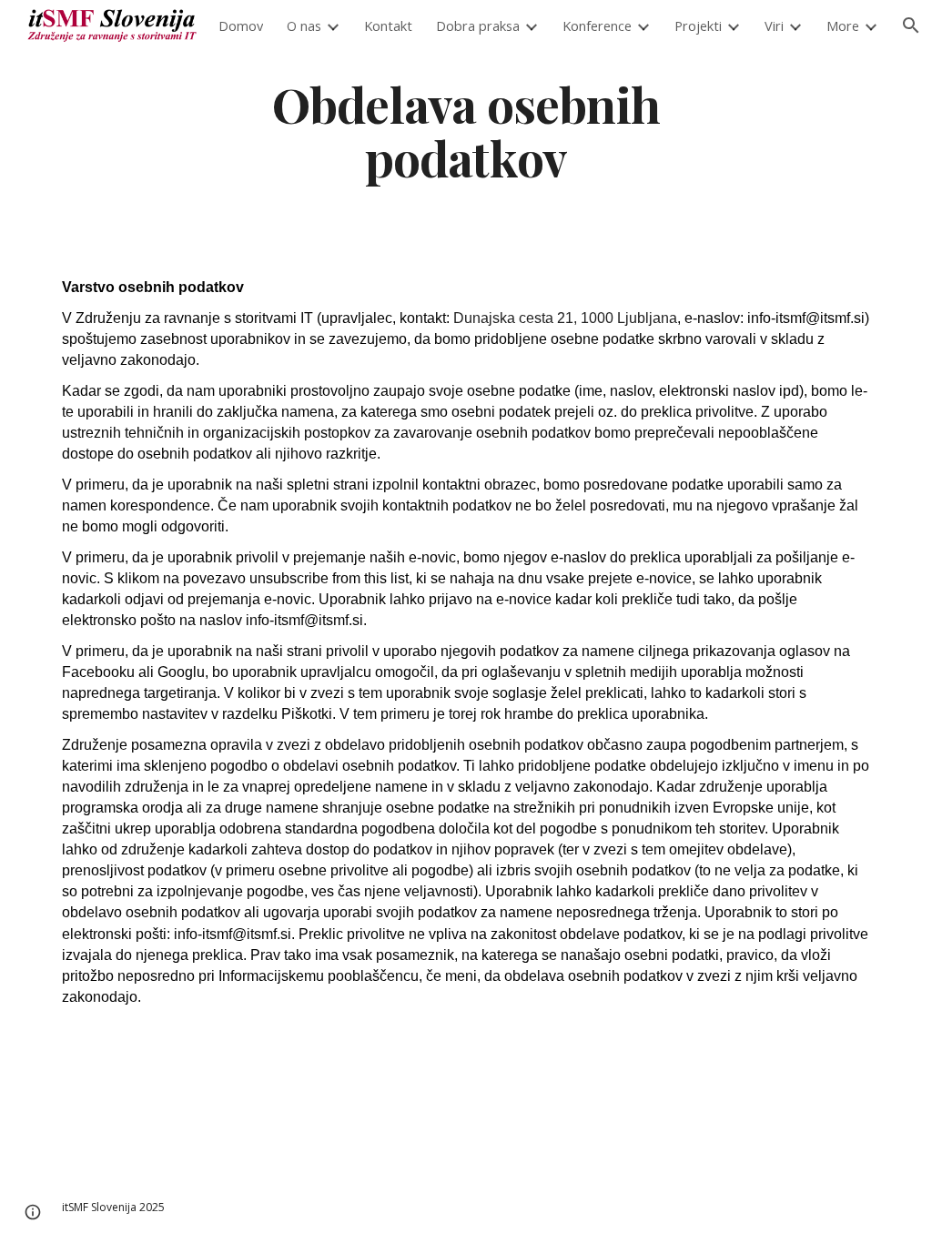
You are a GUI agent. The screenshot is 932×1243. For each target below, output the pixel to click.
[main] (465, 130)
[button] (33, 1212)
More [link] (842, 25)
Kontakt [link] (388, 25)
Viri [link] (774, 25)
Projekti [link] (698, 25)
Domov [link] (240, 25)
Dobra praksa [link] (478, 25)
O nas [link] (304, 25)
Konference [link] (597, 25)
